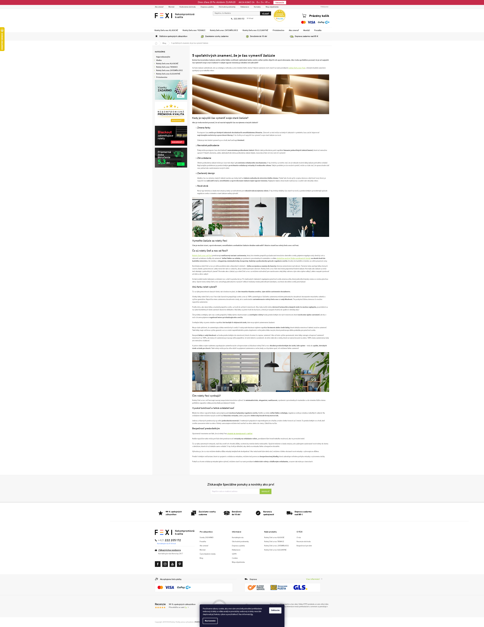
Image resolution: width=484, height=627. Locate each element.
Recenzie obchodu (304, 542)
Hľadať (265, 14)
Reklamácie (245, 7)
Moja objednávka (272, 7)
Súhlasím (275, 610)
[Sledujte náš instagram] (165, 564)
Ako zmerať (159, 7)
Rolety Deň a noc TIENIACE (167, 67)
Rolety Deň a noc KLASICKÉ (167, 63)
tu (252, 614)
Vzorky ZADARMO (206, 538)
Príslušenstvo (161, 77)
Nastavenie (210, 621)
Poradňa (203, 542)
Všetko (159, 60)
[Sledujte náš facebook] (158, 564)
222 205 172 (239, 18)
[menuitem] (166, 30)
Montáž (171, 7)
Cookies (235, 558)
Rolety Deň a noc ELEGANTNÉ (168, 74)
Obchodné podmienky (227, 7)
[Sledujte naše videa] (173, 564)
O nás (299, 538)
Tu (186, 607)
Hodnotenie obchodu (187, 7)
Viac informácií (313, 579)
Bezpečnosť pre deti (304, 546)
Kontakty (257, 7)
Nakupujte (279, 2)
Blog (201, 558)
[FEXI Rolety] (174, 532)
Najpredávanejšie (163, 57)
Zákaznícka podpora (169, 550)
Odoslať (266, 491)
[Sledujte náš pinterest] (180, 564)
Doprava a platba (207, 7)
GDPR (234, 554)
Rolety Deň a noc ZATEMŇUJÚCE (169, 70)
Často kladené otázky (208, 554)
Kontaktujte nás (238, 538)
